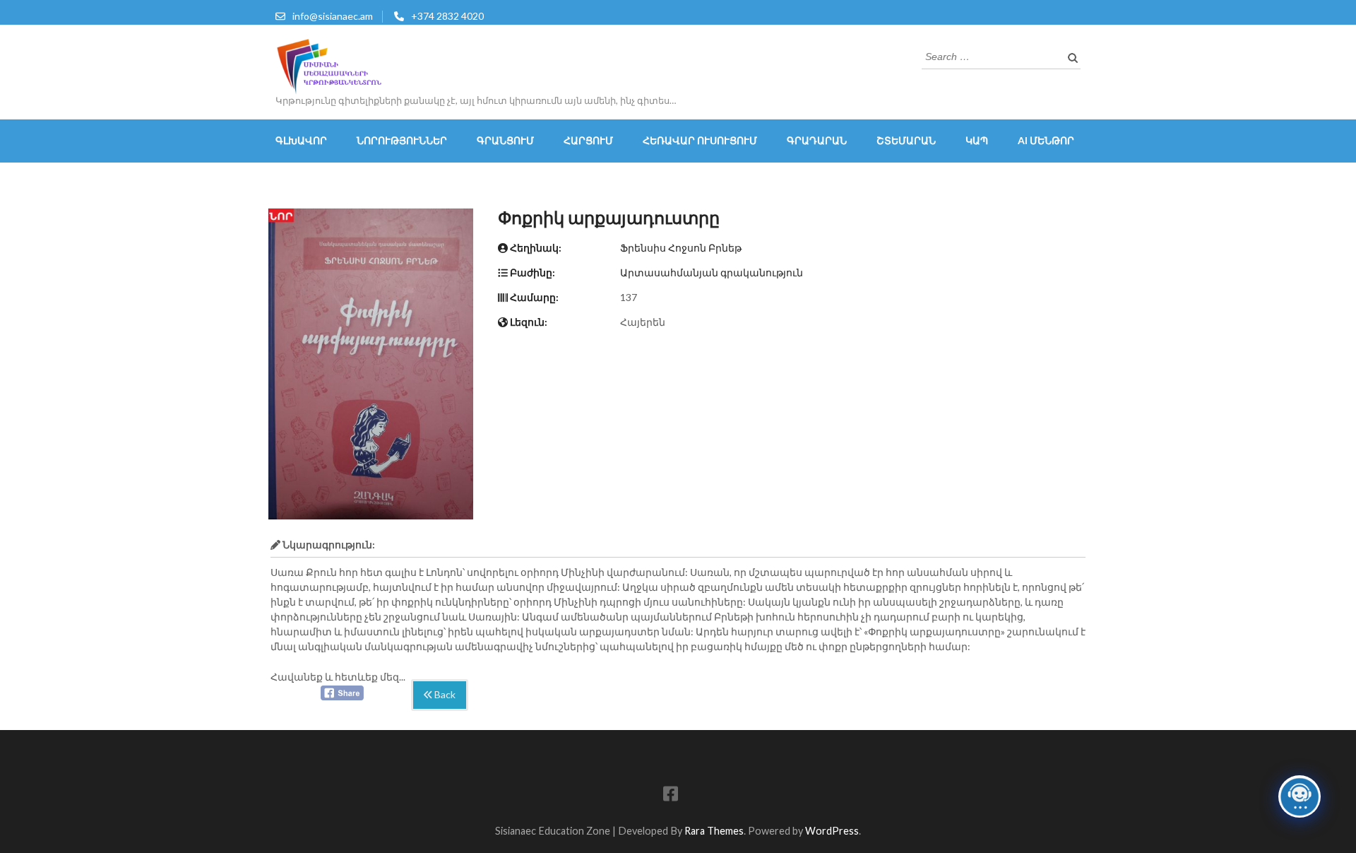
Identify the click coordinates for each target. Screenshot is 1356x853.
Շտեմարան (906, 140)
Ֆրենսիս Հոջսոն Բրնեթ (681, 248)
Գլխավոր (301, 140)
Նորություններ (402, 140)
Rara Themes (714, 831)
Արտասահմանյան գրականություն (711, 272)
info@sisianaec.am (332, 16)
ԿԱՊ (976, 140)
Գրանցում (505, 140)
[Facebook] (670, 796)
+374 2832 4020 (447, 16)
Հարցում (588, 140)
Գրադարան (817, 140)
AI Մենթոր (1046, 140)
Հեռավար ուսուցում (700, 140)
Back (444, 695)
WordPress (832, 831)
